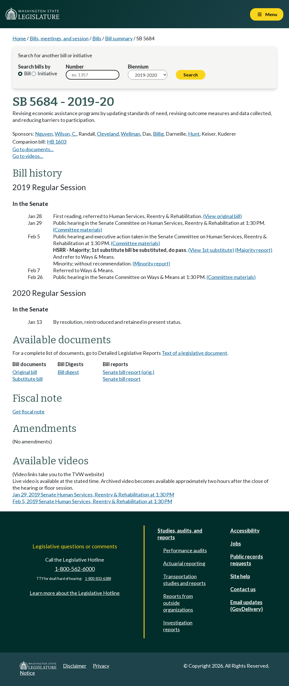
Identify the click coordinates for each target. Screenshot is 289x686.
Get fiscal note (28, 411)
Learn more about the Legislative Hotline (75, 593)
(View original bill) (222, 216)
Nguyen (44, 134)
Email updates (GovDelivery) (246, 605)
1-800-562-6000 (75, 569)
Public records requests (246, 559)
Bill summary (119, 38)
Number (75, 66)
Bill (27, 73)
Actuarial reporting (184, 563)
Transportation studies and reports (184, 579)
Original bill (24, 372)
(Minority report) (151, 263)
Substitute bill (27, 379)
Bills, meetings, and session (59, 38)
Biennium (138, 66)
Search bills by (34, 66)
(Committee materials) (77, 230)
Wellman (130, 134)
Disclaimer (74, 666)
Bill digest (68, 372)
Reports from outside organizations (178, 603)
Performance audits (185, 550)
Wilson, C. (65, 134)
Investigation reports (177, 625)
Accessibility (245, 530)
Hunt (194, 134)
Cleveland (108, 134)
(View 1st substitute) (211, 250)
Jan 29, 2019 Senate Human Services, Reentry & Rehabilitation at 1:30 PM (93, 494)
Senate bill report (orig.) (128, 372)
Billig (158, 134)
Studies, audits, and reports (179, 533)
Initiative (47, 73)
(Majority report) (253, 250)
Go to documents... (33, 149)
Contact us (243, 589)
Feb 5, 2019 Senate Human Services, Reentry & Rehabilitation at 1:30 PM (92, 501)
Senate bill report (122, 379)
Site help (240, 576)
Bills (96, 38)
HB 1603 (56, 141)
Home (19, 38)
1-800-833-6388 (98, 579)
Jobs (235, 543)
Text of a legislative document (194, 353)
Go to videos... (27, 156)
